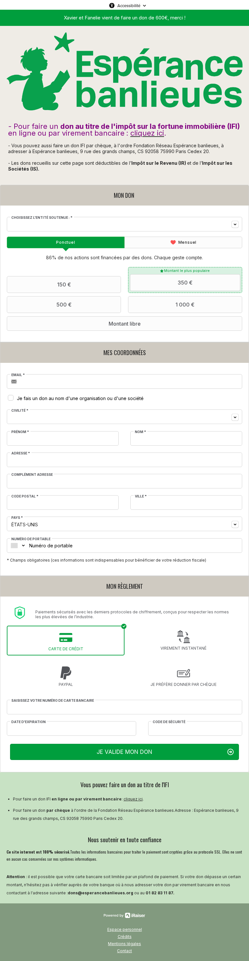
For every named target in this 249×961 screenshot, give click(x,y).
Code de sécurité (169, 722)
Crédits (125, 936)
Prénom (20, 432)
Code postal (25, 496)
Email (18, 375)
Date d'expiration (28, 722)
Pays (17, 518)
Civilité (20, 410)
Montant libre (125, 323)
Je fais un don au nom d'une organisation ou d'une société (80, 398)
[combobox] (124, 224)
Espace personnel (124, 929)
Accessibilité (128, 5)
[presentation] (65, 242)
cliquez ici (133, 799)
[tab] (65, 242)
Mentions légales (124, 943)
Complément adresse (32, 474)
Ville (141, 496)
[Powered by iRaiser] (124, 915)
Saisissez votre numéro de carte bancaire (52, 700)
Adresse (20, 453)
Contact (124, 950)
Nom (140, 432)
